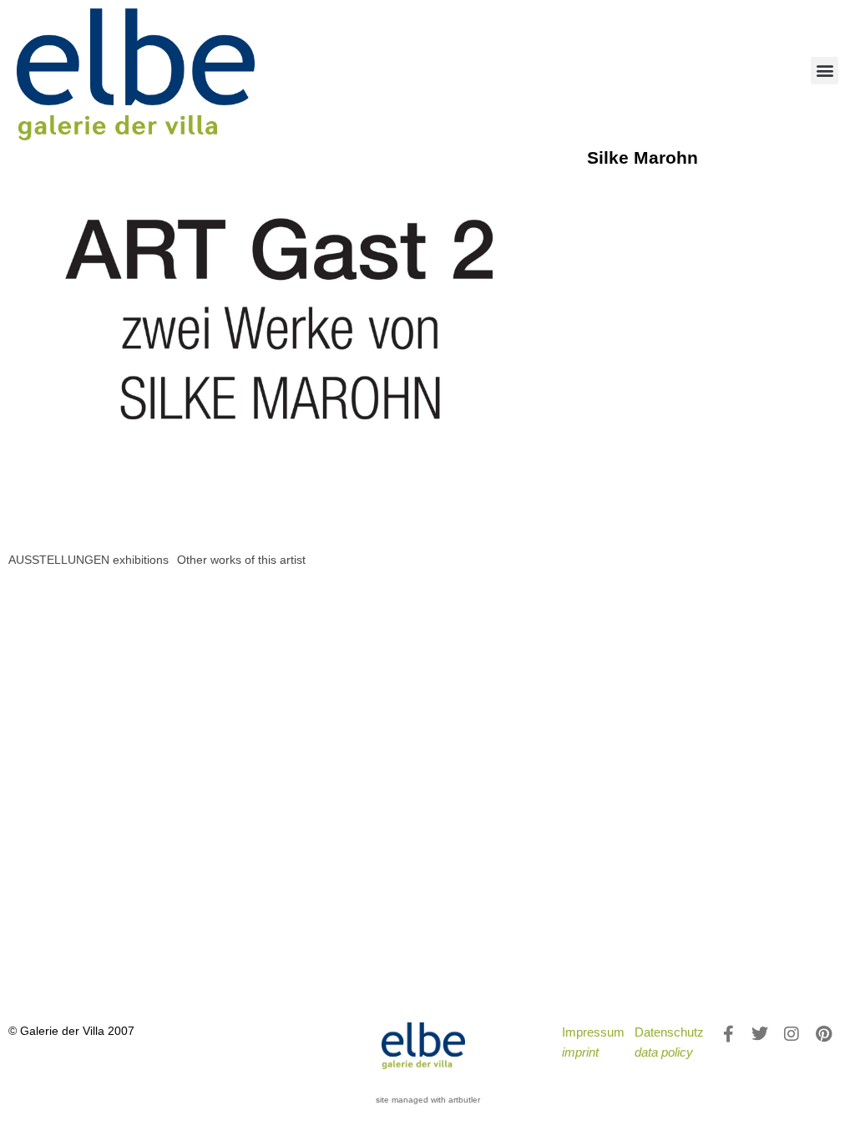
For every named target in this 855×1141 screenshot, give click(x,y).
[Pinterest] (823, 1034)
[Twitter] (760, 1034)
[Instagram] (791, 1034)
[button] (824, 70)
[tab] (88, 560)
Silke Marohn (642, 157)
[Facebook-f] (728, 1034)
